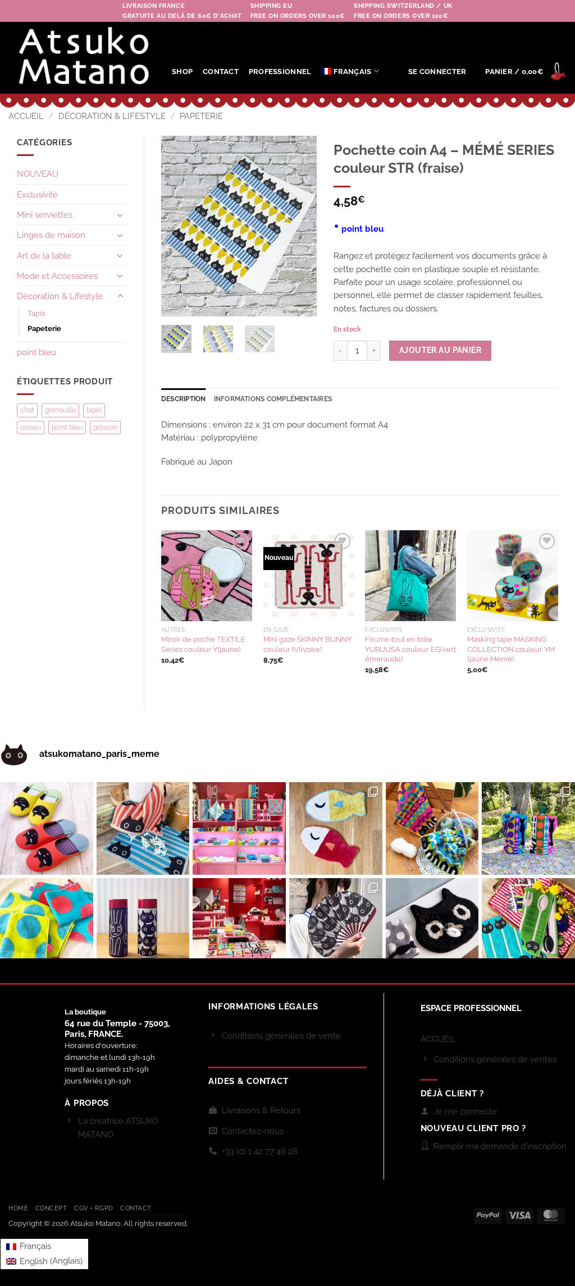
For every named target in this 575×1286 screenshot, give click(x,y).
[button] (437, 71)
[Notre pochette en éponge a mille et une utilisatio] (528, 828)
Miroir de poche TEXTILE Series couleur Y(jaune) (203, 644)
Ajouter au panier (440, 350)
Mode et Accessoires (57, 276)
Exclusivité (37, 194)
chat (27, 410)
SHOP (182, 71)
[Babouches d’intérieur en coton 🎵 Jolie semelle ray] (46, 828)
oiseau (30, 427)
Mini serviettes (44, 214)
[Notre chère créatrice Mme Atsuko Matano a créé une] (239, 924)
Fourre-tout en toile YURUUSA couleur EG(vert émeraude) (410, 649)
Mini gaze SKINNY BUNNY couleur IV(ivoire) (307, 644)
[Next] (299, 226)
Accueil (26, 116)
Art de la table (44, 255)
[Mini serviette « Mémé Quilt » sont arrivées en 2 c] (432, 828)
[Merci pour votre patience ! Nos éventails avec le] (335, 924)
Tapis (36, 313)
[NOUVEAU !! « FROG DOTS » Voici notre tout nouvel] (46, 924)
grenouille (60, 410)
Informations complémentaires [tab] (273, 399)
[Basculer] (120, 215)
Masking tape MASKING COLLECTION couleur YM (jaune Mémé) (511, 649)
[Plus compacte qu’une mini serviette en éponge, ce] (143, 828)
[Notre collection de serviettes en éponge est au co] (239, 828)
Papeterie (201, 116)
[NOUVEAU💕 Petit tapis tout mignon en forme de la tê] (432, 924)
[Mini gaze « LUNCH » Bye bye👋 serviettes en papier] (528, 924)
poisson (105, 427)
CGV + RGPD (93, 1208)
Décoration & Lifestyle (112, 116)
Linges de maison (51, 235)
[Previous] (178, 226)
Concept (51, 1208)
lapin (94, 410)
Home (18, 1208)
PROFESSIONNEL (280, 71)
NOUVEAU (37, 173)
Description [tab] (183, 399)
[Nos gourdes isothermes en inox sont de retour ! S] (143, 924)
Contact (136, 1208)
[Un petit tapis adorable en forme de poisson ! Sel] (335, 828)
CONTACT (221, 71)
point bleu (36, 352)
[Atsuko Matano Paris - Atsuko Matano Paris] (81, 58)
